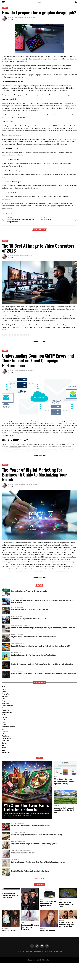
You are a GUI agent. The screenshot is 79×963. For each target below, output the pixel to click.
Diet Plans (5, 703)
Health (4, 722)
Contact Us (20, 952)
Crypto (4, 701)
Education (5, 710)
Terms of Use (58, 952)
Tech (3, 745)
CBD (3, 698)
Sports (4, 743)
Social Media (6, 738)
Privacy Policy (38, 952)
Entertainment (7, 712)
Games (4, 717)
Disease (4, 708)
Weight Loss (6, 752)
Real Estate (6, 736)
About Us (29, 952)
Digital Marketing (7, 705)
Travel (4, 748)
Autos (4, 691)
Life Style (5, 731)
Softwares (5, 741)
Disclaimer (48, 952)
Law (3, 729)
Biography (5, 694)
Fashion (4, 715)
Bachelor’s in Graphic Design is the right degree (33, 68)
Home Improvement (8, 726)
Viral (3, 750)
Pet (3, 734)
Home (4, 724)
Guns (3, 719)
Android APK (6, 687)
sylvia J (12, 19)
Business (5, 696)
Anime (4, 689)
